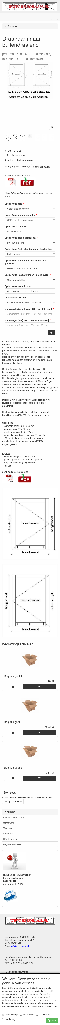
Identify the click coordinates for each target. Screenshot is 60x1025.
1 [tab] (11, 143)
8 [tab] (43, 143)
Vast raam (8, 828)
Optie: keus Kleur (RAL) (17, 226)
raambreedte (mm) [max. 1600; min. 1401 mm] (28, 308)
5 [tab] (30, 143)
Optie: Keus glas (13, 203)
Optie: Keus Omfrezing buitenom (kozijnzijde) (28, 249)
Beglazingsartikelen (12, 844)
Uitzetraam (8, 822)
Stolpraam (8, 833)
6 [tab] (34, 143)
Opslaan (52, 1020)
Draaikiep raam (10, 838)
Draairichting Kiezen (15, 297)
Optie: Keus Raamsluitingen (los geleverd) (27, 274)
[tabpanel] (30, 136)
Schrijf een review (41, 166)
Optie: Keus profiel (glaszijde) (20, 237)
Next (56, 137)
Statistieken (45, 1014)
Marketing (10, 1019)
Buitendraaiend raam (13, 817)
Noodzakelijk (11, 1014)
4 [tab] (25, 143)
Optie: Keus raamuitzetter (18, 286)
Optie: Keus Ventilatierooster (20, 214)
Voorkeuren (28, 1014)
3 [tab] (20, 143)
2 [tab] (16, 143)
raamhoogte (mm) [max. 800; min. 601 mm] (27, 320)
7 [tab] (39, 143)
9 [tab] (48, 143)
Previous (3, 137)
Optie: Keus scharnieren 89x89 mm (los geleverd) (25, 262)
